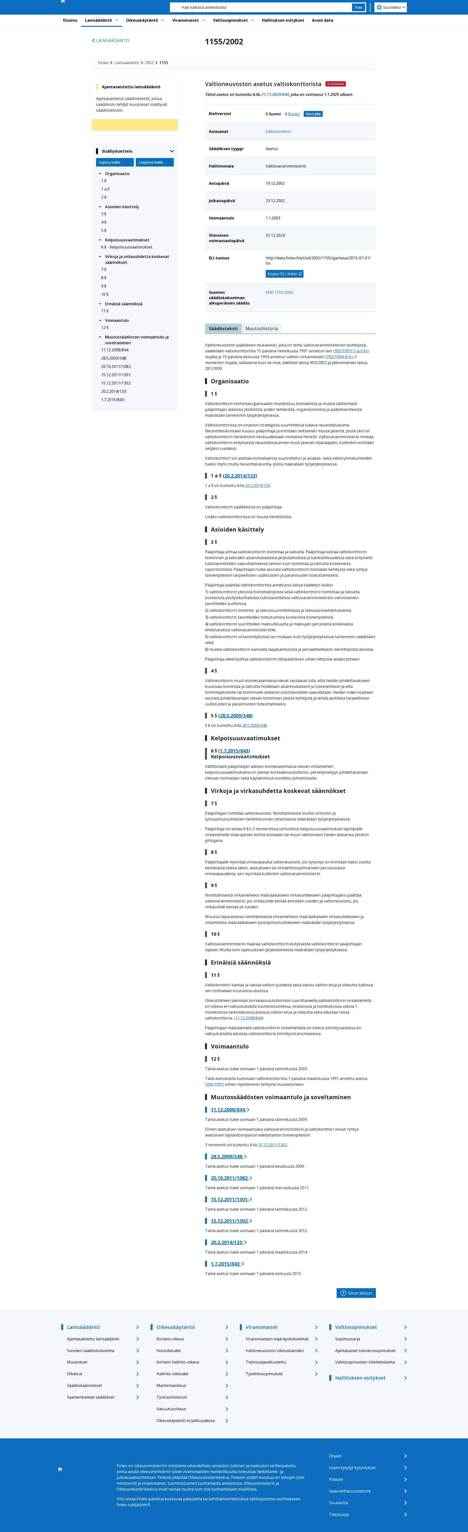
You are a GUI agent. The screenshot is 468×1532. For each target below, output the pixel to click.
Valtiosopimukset (230, 20)
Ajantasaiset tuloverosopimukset (365, 1350)
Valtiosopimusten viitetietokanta (365, 1362)
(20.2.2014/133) (240, 476)
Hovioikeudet (168, 1350)
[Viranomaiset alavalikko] (203, 20)
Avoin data (322, 20)
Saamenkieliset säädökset (90, 1397)
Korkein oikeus (170, 1339)
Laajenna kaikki (151, 162)
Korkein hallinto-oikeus (177, 1362)
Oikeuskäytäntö (142, 20)
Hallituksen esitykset (283, 20)
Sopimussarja (347, 1339)
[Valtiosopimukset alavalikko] (252, 20)
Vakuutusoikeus (171, 1409)
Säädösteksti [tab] (223, 328)
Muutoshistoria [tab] (261, 328)
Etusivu (70, 20)
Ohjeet (335, 1456)
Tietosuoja (339, 1514)
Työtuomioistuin (171, 1397)
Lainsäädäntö (98, 20)
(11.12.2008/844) (248, 1018)
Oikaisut (74, 1373)
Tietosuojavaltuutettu (266, 1362)
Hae (358, 7)
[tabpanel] (290, 809)
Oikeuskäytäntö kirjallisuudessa (185, 1420)
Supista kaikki (109, 162)
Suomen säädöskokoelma (90, 1350)
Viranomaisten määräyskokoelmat (277, 1339)
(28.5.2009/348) (235, 716)
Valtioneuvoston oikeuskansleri (275, 1350)
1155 (163, 62)
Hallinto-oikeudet (172, 1373)
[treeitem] (135, 174)
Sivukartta (338, 1502)
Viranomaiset (185, 20)
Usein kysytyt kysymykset (352, 1467)
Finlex (103, 62)
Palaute (336, 1479)
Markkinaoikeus (171, 1385)
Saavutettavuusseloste (350, 1491)
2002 (149, 62)
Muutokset (77, 1362)
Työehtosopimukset (264, 1373)
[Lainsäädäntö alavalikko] (116, 20)
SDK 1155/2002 (279, 292)
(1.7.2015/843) (234, 751)
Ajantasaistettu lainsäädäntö (93, 1339)
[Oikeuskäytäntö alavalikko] (162, 20)
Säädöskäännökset (84, 1385)
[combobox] (261, 7)
